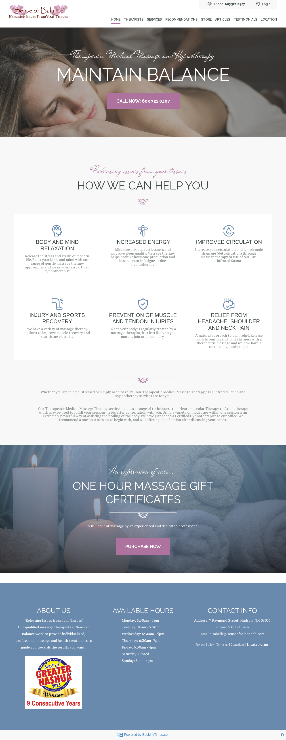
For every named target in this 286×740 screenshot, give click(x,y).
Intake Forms (257, 644)
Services (154, 19)
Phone (229, 4)
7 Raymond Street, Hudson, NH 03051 (240, 620)
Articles (222, 19)
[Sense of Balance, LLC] (38, 10)
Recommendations (181, 19)
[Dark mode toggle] (282, 735)
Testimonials (245, 19)
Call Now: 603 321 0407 (143, 101)
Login (266, 4)
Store (206, 19)
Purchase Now (143, 546)
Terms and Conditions (230, 644)
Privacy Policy (205, 644)
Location (269, 19)
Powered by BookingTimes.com (147, 734)
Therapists (133, 19)
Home (115, 19)
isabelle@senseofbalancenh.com (238, 633)
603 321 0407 (239, 627)
